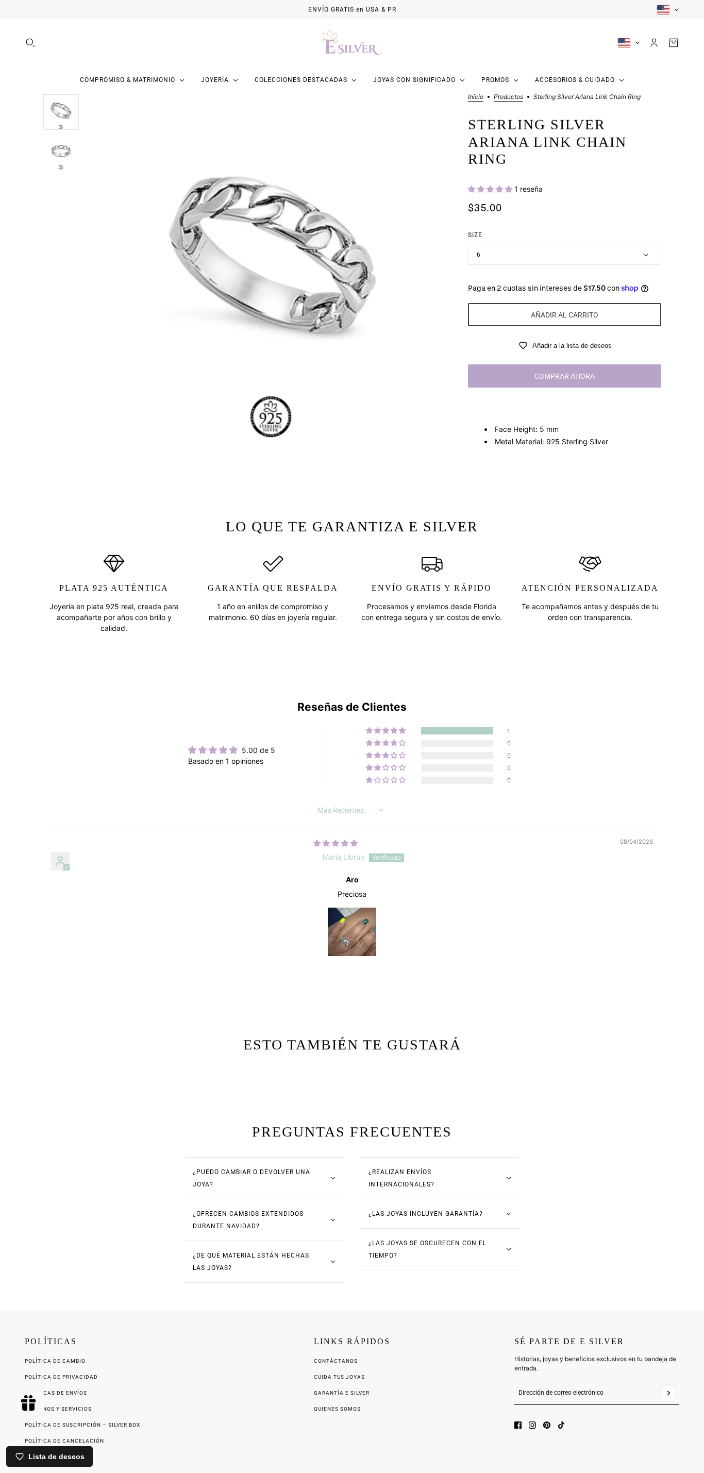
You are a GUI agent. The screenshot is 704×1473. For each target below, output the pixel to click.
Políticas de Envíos (56, 1393)
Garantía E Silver (342, 1393)
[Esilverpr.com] (352, 42)
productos (508, 97)
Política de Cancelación (64, 1441)
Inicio (475, 97)
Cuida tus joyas (339, 1377)
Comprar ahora (564, 376)
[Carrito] (673, 42)
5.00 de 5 (258, 750)
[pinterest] (546, 1425)
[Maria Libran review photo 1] (352, 932)
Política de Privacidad (61, 1377)
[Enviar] (668, 1393)
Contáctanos (336, 1361)
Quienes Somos (337, 1409)
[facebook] (518, 1425)
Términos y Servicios (58, 1409)
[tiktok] (561, 1425)
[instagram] (532, 1425)
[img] (335, 843)
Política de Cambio (55, 1361)
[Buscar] (30, 42)
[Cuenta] (654, 42)
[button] (491, 189)
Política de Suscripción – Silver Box (82, 1425)
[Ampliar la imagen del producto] (270, 269)
